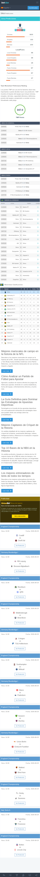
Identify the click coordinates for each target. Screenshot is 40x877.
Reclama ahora (20, 516)
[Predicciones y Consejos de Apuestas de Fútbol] (6, 2)
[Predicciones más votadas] (23, 875)
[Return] (4, 875)
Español (6, 8)
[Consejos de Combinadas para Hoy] (17, 875)
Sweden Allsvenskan (11, 200)
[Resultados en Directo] (30, 875)
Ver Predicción (20, 545)
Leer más (6, 371)
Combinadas (33, 8)
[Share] (36, 875)
